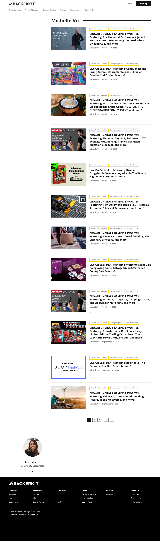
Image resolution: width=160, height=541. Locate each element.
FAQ (59, 502)
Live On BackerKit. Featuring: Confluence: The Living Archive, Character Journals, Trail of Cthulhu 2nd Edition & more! (118, 72)
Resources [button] (74, 10)
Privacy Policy (87, 498)
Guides (36, 494)
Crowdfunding (15, 10)
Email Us (110, 494)
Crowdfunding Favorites (99, 29)
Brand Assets (38, 502)
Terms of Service (89, 494)
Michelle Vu (95, 47)
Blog (35, 498)
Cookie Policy (87, 502)
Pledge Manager (32, 10)
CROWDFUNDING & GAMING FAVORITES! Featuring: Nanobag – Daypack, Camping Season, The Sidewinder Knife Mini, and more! (120, 299)
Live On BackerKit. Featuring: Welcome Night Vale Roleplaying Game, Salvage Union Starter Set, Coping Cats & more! (120, 268)
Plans (11, 498)
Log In (129, 4)
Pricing (63, 10)
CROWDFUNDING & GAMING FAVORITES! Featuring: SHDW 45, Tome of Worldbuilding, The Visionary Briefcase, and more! (120, 236)
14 (106, 420)
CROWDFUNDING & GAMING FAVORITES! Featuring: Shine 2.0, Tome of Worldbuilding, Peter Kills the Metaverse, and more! (117, 396)
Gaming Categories (116, 29)
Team (60, 494)
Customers (13, 502)
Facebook (136, 498)
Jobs (59, 498)
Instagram (137, 502)
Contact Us (89, 10)
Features (12, 494)
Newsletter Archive (132, 29)
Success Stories (49, 10)
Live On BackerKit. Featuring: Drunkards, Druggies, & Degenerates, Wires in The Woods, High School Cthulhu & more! (118, 173)
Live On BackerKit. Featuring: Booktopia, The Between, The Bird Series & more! (117, 364)
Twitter (135, 494)
